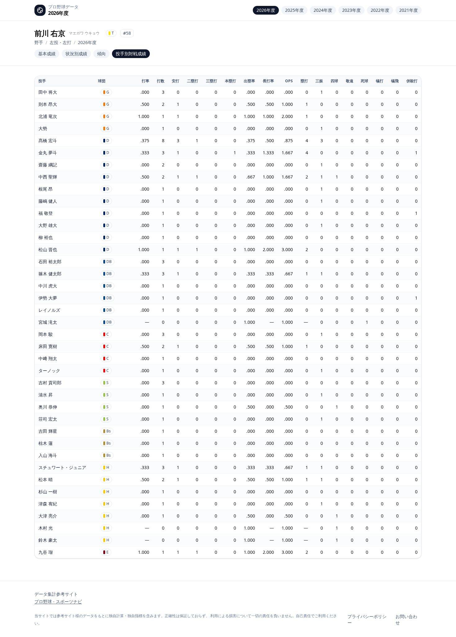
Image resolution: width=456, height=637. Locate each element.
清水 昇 (45, 395)
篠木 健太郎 (49, 274)
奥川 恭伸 (47, 407)
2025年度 (294, 10)
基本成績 (47, 53)
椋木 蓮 (45, 443)
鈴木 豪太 (47, 540)
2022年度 (380, 10)
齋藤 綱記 (47, 165)
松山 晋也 (47, 249)
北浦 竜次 (47, 116)
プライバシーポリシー (367, 619)
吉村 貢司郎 (49, 383)
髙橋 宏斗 (47, 140)
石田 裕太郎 (49, 261)
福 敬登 (45, 213)
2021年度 (408, 10)
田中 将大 (47, 92)
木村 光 (45, 528)
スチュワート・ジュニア (62, 467)
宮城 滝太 (47, 322)
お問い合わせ (406, 619)
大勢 (42, 128)
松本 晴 (45, 479)
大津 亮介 (47, 516)
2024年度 (323, 10)
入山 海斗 (47, 455)
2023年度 (351, 10)
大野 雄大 (47, 225)
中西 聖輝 (47, 177)
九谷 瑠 (45, 552)
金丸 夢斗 (47, 153)
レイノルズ (49, 310)
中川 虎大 (47, 286)
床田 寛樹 (47, 346)
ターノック (49, 370)
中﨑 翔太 (47, 358)
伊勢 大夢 (47, 298)
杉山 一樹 (47, 492)
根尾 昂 (45, 189)
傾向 (101, 53)
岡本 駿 (45, 334)
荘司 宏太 (47, 419)
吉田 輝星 (47, 431)
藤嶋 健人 (47, 201)
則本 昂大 (47, 104)
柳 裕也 (45, 237)
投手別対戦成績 (131, 53)
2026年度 (266, 10)
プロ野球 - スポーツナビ (58, 601)
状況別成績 (76, 53)
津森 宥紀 (47, 504)
